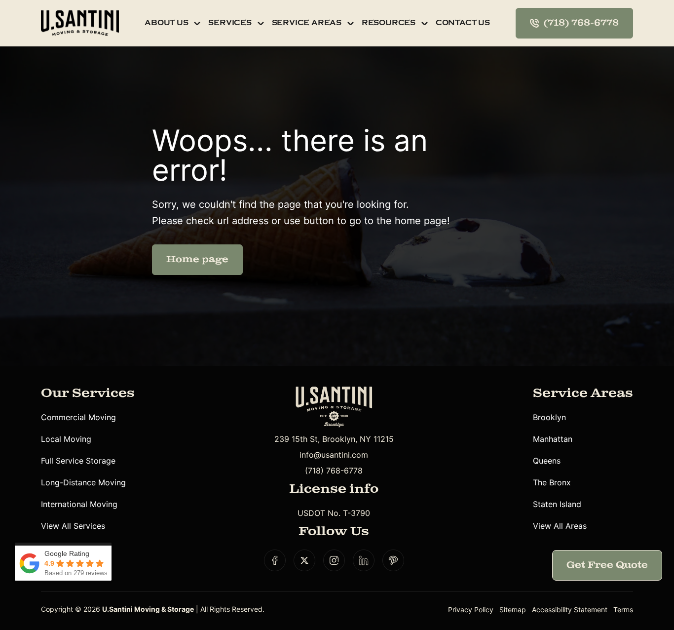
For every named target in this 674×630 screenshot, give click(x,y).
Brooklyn (549, 417)
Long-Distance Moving (83, 482)
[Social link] (275, 560)
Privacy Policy (470, 609)
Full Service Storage (78, 461)
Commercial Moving (78, 417)
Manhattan (552, 439)
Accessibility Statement (569, 609)
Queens (547, 461)
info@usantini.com (334, 455)
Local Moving (66, 439)
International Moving (79, 504)
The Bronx (552, 482)
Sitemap (512, 609)
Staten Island (557, 504)
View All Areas (560, 526)
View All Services (73, 526)
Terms (623, 609)
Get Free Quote (607, 565)
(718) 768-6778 (334, 470)
